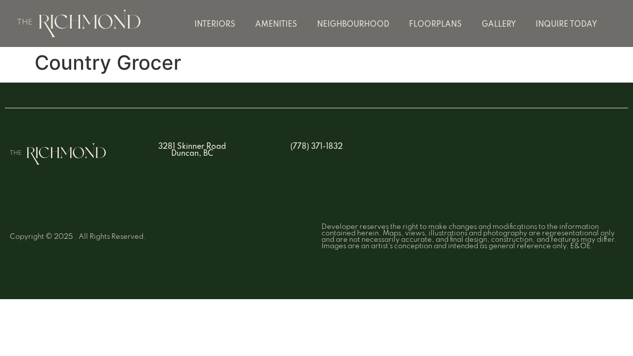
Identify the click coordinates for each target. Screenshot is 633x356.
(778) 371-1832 (316, 147)
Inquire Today (566, 25)
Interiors (214, 25)
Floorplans (435, 25)
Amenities (276, 25)
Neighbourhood (353, 25)
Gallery (499, 25)
